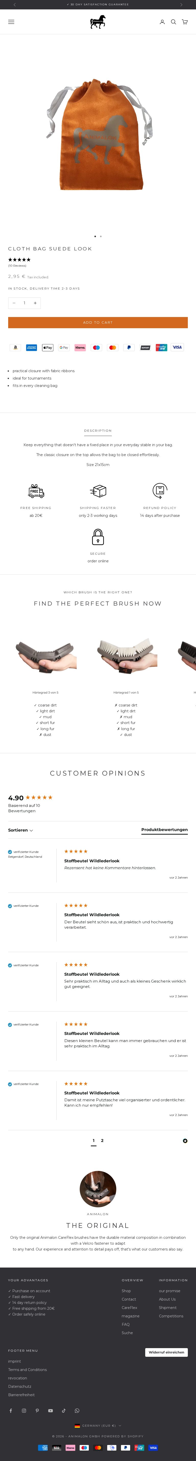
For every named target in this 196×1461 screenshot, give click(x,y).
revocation (17, 1378)
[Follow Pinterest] (37, 1410)
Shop (126, 1291)
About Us (167, 1299)
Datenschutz (19, 1386)
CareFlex (129, 1307)
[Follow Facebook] (10, 1410)
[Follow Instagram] (24, 1410)
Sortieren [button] (18, 830)
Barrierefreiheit (21, 1395)
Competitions (171, 1316)
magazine (131, 1316)
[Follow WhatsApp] (77, 1410)
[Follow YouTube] (50, 1410)
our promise (169, 1291)
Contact (129, 1299)
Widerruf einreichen (166, 1352)
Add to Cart (98, 322)
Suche (127, 1333)
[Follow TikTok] (63, 1410)
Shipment (168, 1307)
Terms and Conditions (27, 1369)
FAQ (126, 1324)
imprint (14, 1361)
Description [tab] (98, 430)
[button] (98, 263)
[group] (35, 798)
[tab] (164, 831)
